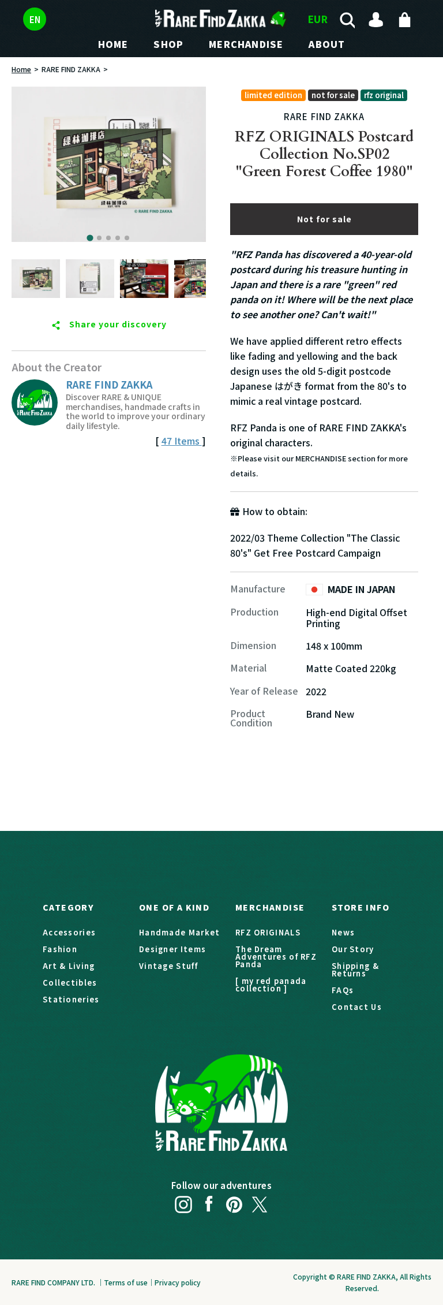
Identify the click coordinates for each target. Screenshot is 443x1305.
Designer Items (172, 949)
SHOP (168, 44)
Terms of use (126, 1282)
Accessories (69, 932)
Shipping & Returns (355, 969)
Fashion (60, 949)
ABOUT (327, 44)
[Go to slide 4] (117, 238)
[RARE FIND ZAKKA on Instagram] (183, 1202)
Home (21, 69)
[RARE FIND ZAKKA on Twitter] (259, 1202)
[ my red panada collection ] (271, 984)
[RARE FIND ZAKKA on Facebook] (208, 1202)
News (343, 932)
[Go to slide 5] (127, 238)
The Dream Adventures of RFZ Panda (276, 956)
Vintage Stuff (168, 966)
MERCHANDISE (246, 44)
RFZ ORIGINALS (268, 932)
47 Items (182, 441)
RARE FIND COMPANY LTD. (53, 1282)
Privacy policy (178, 1282)
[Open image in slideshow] (109, 164)
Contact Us (357, 1007)
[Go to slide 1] (90, 237)
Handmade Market (179, 932)
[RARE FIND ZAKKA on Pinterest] (234, 1202)
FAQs (343, 990)
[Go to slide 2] (99, 238)
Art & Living (69, 966)
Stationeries (71, 999)
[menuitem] (36, 278)
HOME (113, 44)
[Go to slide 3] (108, 238)
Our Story (353, 949)
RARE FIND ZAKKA (71, 69)
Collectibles (70, 982)
